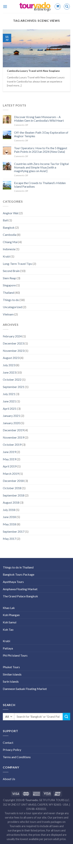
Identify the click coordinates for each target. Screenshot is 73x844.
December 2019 (13, 430)
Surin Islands (11, 681)
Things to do (11, 300)
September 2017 (13, 531)
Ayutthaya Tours (13, 581)
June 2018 (9, 517)
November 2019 (13, 437)
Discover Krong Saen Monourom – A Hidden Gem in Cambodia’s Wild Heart (39, 118)
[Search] (67, 7)
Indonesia (9, 249)
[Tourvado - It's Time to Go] (35, 6)
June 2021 (9, 401)
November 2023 (13, 350)
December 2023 (13, 343)
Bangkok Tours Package (18, 574)
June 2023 (9, 372)
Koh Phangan (11, 615)
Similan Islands (12, 674)
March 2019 (11, 473)
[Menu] (5, 6)
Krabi (6, 256)
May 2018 (9, 524)
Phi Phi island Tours (15, 655)
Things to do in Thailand (18, 567)
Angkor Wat (11, 213)
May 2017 (9, 538)
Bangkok (9, 227)
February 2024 (12, 336)
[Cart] (58, 7)
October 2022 (12, 379)
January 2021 (11, 415)
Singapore (9, 285)
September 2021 (13, 387)
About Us (9, 779)
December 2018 (13, 480)
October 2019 (12, 444)
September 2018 (13, 495)
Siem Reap (9, 278)
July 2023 (9, 365)
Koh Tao (8, 629)
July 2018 (9, 509)
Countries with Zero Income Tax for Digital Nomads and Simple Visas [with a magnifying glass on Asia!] (41, 167)
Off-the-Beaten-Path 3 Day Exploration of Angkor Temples (41, 134)
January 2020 (11, 423)
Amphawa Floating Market (20, 589)
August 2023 (11, 357)
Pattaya (8, 648)
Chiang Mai (10, 242)
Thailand (8, 292)
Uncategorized (12, 307)
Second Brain (11, 271)
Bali (5, 220)
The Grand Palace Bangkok (20, 596)
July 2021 (9, 394)
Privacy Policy (12, 749)
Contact (8, 742)
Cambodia (9, 234)
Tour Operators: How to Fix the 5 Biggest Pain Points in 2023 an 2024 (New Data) (40, 149)
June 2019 (9, 452)
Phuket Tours (11, 667)
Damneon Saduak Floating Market (25, 688)
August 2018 (11, 502)
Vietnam (8, 314)
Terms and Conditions (17, 757)
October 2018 (12, 488)
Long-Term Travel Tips (17, 263)
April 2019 (9, 466)
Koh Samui (9, 622)
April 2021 (9, 408)
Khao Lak (9, 608)
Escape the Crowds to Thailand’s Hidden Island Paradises (40, 184)
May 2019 (9, 459)
